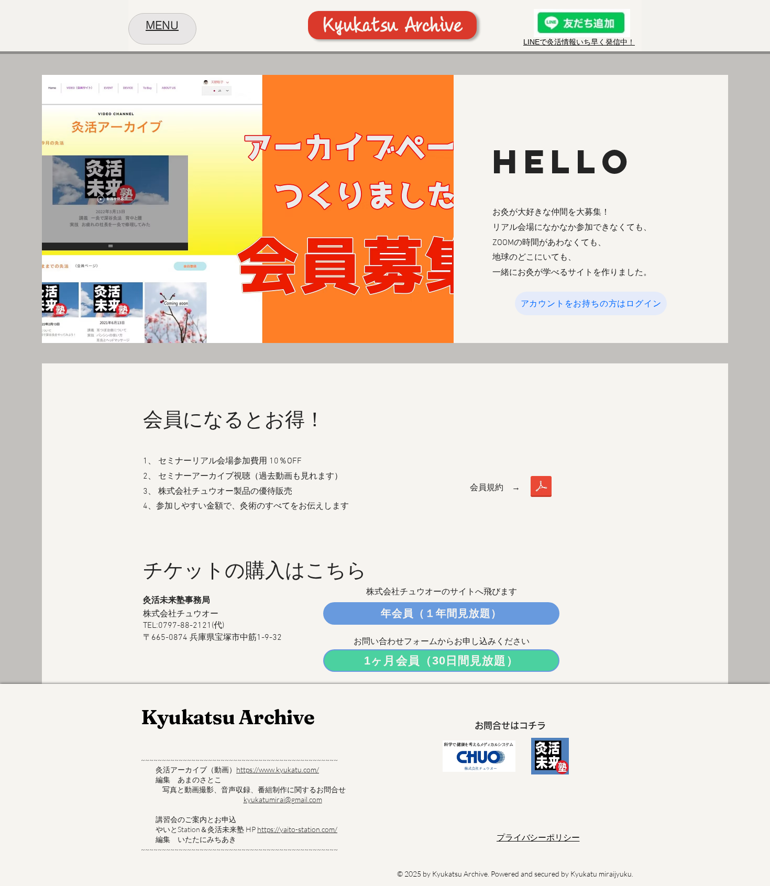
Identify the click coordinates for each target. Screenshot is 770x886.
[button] (162, 26)
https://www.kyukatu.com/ (277, 769)
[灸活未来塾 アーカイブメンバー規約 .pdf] (541, 487)
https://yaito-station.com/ (297, 829)
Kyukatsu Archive (227, 717)
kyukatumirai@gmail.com (283, 799)
